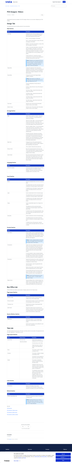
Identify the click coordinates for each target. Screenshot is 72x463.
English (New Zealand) (57, 1)
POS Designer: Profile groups (12, 410)
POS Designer (9, 408)
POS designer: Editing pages (12, 412)
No (28, 426)
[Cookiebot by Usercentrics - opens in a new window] (6, 461)
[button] (65, 2)
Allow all (63, 454)
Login (64, 1)
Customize (63, 457)
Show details (16, 460)
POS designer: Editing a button (12, 414)
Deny (63, 460)
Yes (22, 426)
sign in (10, 439)
